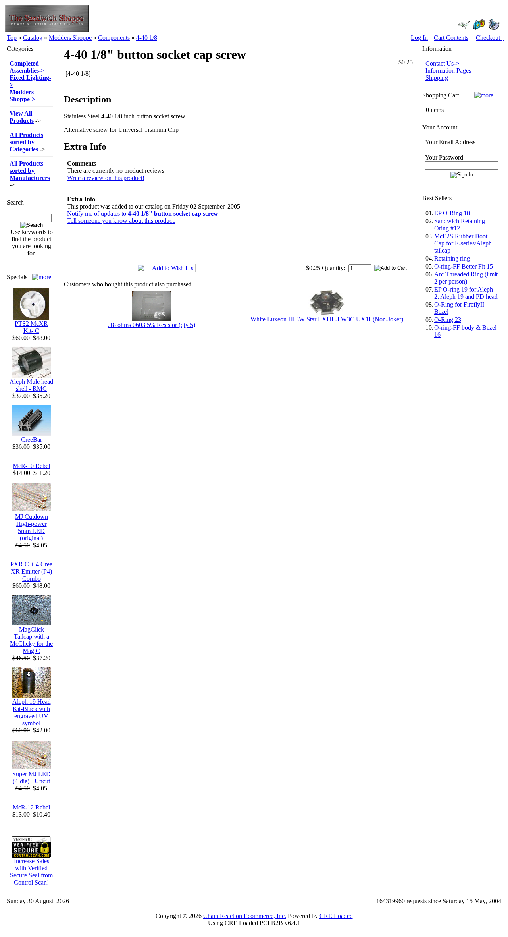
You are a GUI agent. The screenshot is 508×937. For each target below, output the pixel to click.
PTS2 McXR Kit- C (31, 327)
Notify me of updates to (142, 213)
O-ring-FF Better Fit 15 (463, 266)
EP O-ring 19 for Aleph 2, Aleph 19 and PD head (466, 293)
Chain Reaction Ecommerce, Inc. (244, 915)
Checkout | (490, 37)
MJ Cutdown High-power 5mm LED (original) (31, 527)
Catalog (32, 37)
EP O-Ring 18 (452, 213)
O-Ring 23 (447, 319)
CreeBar (31, 439)
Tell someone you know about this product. (121, 220)
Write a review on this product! (105, 177)
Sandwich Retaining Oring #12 (459, 225)
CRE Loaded (336, 915)
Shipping (436, 77)
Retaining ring (452, 258)
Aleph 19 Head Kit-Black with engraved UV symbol (31, 712)
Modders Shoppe (70, 37)
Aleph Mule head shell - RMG (31, 385)
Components (114, 37)
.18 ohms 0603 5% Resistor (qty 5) (151, 324)
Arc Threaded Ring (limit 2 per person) (466, 278)
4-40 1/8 (146, 37)
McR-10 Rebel (31, 465)
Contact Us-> (442, 63)
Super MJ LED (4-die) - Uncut (31, 777)
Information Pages (448, 70)
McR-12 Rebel (31, 807)
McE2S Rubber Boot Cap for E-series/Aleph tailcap (463, 243)
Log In (419, 37)
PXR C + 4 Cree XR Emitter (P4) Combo (31, 571)
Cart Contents (451, 37)
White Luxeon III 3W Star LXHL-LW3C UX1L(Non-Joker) (326, 319)
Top (12, 37)
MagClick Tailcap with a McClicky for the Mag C (31, 640)
